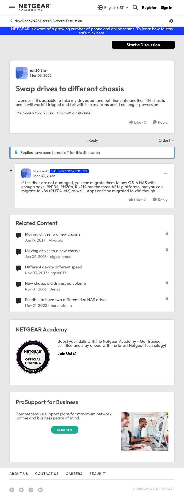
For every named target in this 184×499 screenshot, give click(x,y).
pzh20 (35, 70)
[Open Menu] (171, 20)
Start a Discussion (143, 44)
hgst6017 (58, 273)
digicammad (60, 256)
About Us (18, 473)
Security (98, 473)
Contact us (47, 473)
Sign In (166, 7)
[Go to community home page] (35, 7)
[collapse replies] (11, 170)
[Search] (135, 7)
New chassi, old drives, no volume (55, 283)
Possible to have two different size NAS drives (66, 299)
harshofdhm (61, 305)
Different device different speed (53, 266)
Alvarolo (56, 240)
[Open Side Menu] (12, 7)
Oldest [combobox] (167, 140)
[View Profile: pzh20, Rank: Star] (22, 73)
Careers (74, 473)
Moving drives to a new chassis (52, 234)
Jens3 (55, 289)
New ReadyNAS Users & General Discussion (48, 20)
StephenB (40, 171)
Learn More (64, 429)
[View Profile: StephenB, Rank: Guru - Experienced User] (26, 173)
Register (149, 7)
